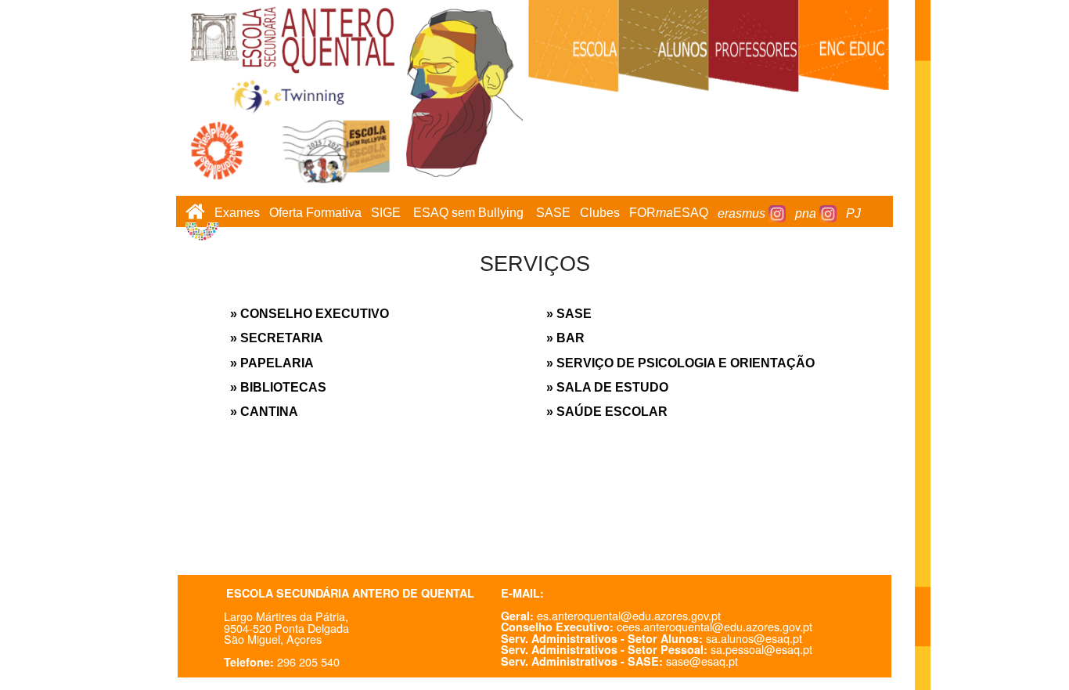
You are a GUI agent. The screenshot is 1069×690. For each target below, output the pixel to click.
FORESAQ (668, 213)
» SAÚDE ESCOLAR (607, 411)
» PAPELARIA (272, 363)
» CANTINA (264, 411)
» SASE (569, 313)
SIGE (386, 213)
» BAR (565, 338)
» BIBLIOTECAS (278, 387)
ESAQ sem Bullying (468, 213)
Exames (237, 213)
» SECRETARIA (276, 338)
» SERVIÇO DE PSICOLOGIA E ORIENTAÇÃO (680, 363)
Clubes (600, 213)
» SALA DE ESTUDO (607, 387)
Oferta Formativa (315, 213)
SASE (553, 213)
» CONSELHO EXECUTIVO (309, 313)
